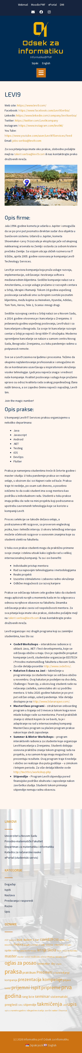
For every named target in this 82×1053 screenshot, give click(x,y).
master (11, 956)
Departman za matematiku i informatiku (29, 847)
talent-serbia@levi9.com (29, 154)
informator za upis (62, 944)
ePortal (52, 5)
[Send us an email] (33, 11)
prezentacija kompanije (40, 979)
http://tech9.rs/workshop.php (32, 772)
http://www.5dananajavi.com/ (51, 701)
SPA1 (20, 1005)
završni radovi (51, 1010)
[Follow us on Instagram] (49, 11)
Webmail (23, 5)
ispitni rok (10, 950)
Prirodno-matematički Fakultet (24, 841)
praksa (13, 971)
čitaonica (62, 1010)
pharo (58, 964)
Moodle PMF (38, 5)
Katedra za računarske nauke (23, 852)
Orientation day (46, 963)
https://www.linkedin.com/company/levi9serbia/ (46, 115)
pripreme (51, 987)
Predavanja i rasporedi (19, 901)
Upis (7, 911)
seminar (42, 996)
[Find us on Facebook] (41, 11)
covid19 (46, 939)
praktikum (29, 973)
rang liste (28, 997)
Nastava (10, 895)
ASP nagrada (10, 940)
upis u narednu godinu (15, 1010)
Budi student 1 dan (28, 940)
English (46, 63)
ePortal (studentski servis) (21, 857)
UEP (65, 1005)
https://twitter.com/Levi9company (36, 120)
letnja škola (46, 949)
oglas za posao (20, 962)
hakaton (49, 944)
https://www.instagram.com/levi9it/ (41, 125)
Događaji (10, 884)
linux (59, 950)
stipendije (29, 1005)
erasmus (9, 944)
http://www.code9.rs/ (57, 666)
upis (72, 1004)
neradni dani (61, 956)
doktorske (64, 940)
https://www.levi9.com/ (31, 105)
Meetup (50, 956)
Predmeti (44, 972)
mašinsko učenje (39, 956)
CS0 (56, 940)
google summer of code (34, 944)
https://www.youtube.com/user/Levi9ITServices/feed (38, 135)
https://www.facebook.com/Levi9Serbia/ (44, 110)
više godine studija (35, 1010)
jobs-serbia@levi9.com (26, 141)
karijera (20, 950)
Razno (8, 906)
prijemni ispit (26, 987)
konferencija (30, 950)
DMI (62, 5)
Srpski (35, 63)
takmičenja (49, 1004)
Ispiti (8, 890)
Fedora (18, 944)
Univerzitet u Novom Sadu (21, 836)
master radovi (23, 956)
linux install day (69, 950)
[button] (41, 72)
